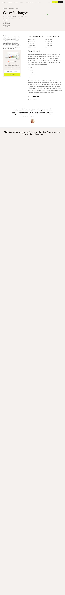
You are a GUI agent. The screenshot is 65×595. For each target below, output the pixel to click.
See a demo (55, 1)
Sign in (50, 1)
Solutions (21, 1)
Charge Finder (11, 8)
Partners (15, 1)
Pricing (39, 1)
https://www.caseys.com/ (33, 99)
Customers (34, 1)
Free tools (5, 8)
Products (9, 1)
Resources (28, 1)
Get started (61, 1)
